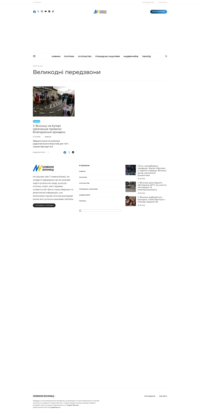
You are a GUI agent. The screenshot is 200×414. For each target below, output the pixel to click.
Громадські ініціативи (107, 56)
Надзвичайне (131, 56)
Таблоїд (146, 56)
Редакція (48, 136)
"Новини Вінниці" (73, 405)
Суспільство (85, 56)
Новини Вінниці (43, 396)
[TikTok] (53, 11)
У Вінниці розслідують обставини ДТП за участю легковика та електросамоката (152, 186)
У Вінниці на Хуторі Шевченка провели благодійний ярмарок (49, 129)
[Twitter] (38, 11)
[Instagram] (42, 11)
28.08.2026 (141, 178)
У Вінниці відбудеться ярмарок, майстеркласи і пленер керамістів (151, 199)
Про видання (148, 2)
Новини (56, 56)
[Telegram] (49, 11)
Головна (37, 2)
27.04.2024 (36, 136)
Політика (69, 56)
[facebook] (34, 11)
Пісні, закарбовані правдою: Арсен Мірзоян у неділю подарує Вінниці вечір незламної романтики (152, 171)
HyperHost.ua (55, 407)
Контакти (162, 2)
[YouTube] (45, 11)
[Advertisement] (100, 36)
